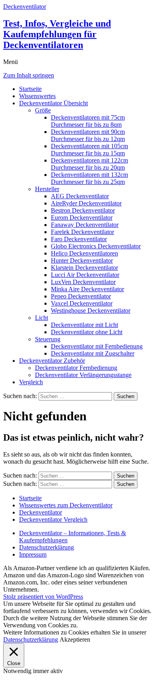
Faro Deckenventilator (79, 239)
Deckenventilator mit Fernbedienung (97, 346)
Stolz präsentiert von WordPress (43, 596)
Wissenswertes (37, 96)
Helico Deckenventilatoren (84, 253)
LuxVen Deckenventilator (83, 282)
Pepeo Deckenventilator (81, 296)
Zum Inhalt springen (28, 75)
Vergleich (31, 382)
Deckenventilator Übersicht (53, 103)
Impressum (32, 554)
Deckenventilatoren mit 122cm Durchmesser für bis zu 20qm (89, 164)
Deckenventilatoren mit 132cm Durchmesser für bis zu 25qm (89, 178)
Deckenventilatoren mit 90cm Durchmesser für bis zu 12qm (88, 135)
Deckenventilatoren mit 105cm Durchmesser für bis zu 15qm (89, 150)
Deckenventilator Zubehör (52, 360)
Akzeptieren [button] (75, 639)
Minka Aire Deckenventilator (87, 289)
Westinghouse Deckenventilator (90, 310)
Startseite (30, 88)
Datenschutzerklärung (46, 547)
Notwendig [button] (18, 670)
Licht (41, 317)
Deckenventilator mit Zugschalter (92, 353)
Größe (43, 110)
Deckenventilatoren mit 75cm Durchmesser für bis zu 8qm (88, 121)
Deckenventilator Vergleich (53, 519)
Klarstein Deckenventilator (84, 267)
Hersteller (47, 189)
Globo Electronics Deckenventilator (96, 246)
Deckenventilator (40, 512)
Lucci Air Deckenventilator (85, 274)
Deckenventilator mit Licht (84, 324)
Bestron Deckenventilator (83, 210)
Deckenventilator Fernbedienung (76, 367)
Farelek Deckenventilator (82, 231)
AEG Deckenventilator (80, 196)
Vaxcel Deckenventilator (81, 303)
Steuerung (47, 339)
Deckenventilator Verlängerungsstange (83, 374)
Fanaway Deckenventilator (84, 224)
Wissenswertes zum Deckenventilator (65, 505)
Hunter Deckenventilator (82, 260)
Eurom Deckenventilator (81, 217)
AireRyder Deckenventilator (86, 203)
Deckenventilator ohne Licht (86, 332)
